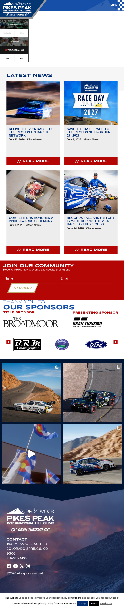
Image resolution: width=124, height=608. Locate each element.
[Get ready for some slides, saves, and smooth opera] (92, 392)
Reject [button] (94, 603)
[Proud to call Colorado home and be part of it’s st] (92, 454)
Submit (22, 288)
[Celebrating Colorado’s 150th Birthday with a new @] (31, 454)
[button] (8, 342)
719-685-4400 (16, 558)
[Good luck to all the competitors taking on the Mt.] (31, 392)
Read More (106, 603)
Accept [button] (82, 603)
